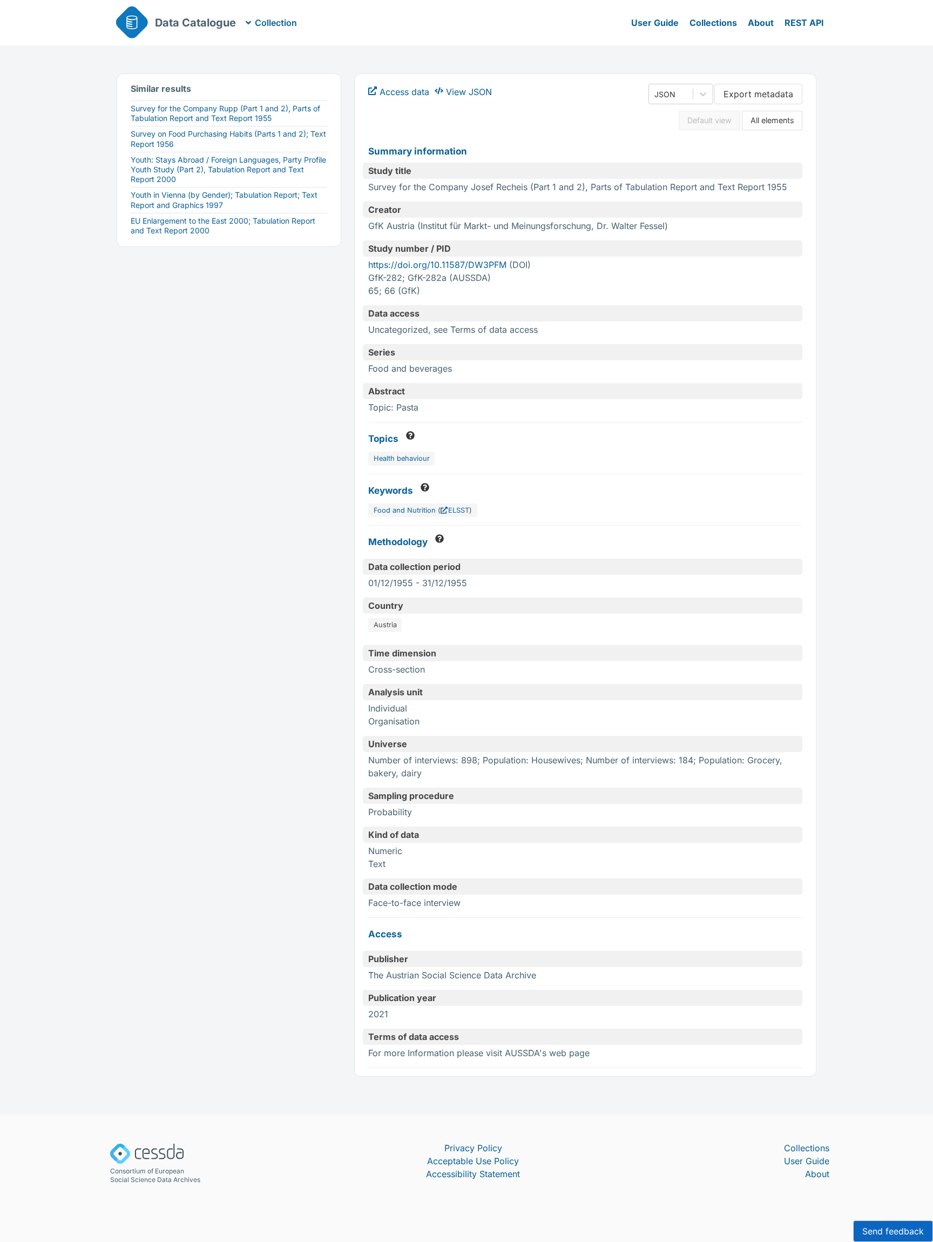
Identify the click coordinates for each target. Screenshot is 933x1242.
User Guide (655, 22)
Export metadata (758, 94)
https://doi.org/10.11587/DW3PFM (437, 264)
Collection (276, 22)
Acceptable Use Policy (473, 1161)
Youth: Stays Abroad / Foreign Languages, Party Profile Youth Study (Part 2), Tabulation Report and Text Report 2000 (228, 169)
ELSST (458, 510)
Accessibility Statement (473, 1174)
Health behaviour (402, 458)
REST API (804, 22)
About (761, 22)
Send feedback (893, 1231)
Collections (713, 22)
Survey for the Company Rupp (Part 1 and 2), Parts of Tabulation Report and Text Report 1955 (225, 113)
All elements (772, 120)
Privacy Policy (473, 1148)
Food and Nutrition (405, 510)
